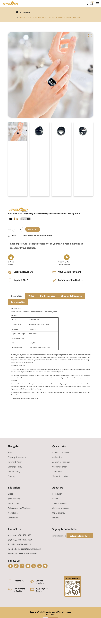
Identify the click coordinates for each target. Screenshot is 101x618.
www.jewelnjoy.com (28, 553)
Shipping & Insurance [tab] (71, 296)
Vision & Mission (59, 503)
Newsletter (13, 512)
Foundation (57, 493)
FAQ (10, 452)
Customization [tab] (18, 302)
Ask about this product (44, 235)
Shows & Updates (60, 476)
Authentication (58, 457)
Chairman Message (60, 508)
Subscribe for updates (80, 535)
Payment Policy (15, 462)
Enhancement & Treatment (20, 508)
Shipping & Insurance (17, 457)
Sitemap (11, 476)
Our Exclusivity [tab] (47, 296)
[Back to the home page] (17, 12)
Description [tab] (16, 296)
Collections (27, 12)
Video (31, 296)
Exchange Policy (15, 466)
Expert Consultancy (60, 452)
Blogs (10, 493)
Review (55, 517)
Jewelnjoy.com (49, 612)
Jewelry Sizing (14, 498)
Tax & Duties (13, 503)
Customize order (59, 466)
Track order (57, 471)
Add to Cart (32, 229)
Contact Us (13, 517)
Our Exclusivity (58, 512)
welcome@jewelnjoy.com (29, 548)
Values (55, 498)
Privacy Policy (14, 471)
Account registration (61, 462)
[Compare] (13, 235)
